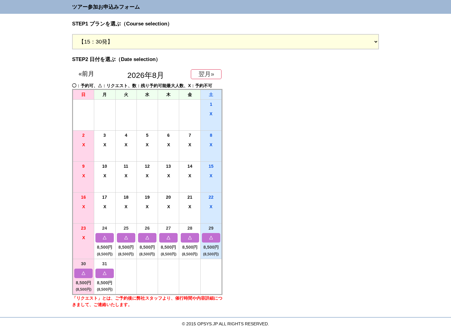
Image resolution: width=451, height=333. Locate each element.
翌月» (206, 74)
